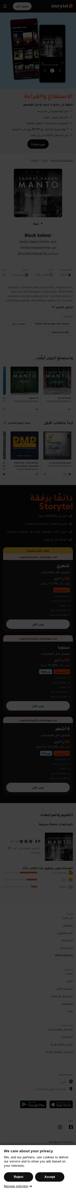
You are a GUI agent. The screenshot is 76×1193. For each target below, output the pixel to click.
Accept (49, 1177)
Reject (18, 1177)
